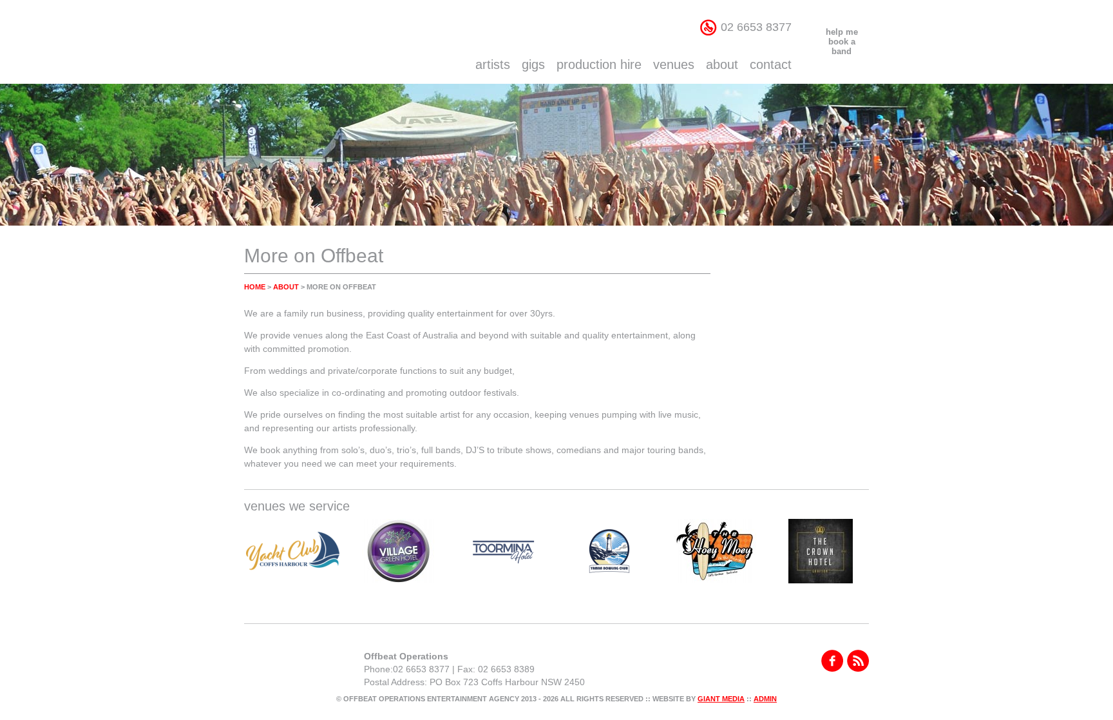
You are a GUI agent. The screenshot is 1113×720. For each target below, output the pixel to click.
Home (254, 287)
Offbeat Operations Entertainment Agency (332, 42)
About (722, 64)
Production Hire (599, 64)
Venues (673, 64)
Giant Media (721, 699)
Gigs (533, 64)
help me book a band (842, 41)
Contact (771, 64)
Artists (492, 64)
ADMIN (765, 699)
